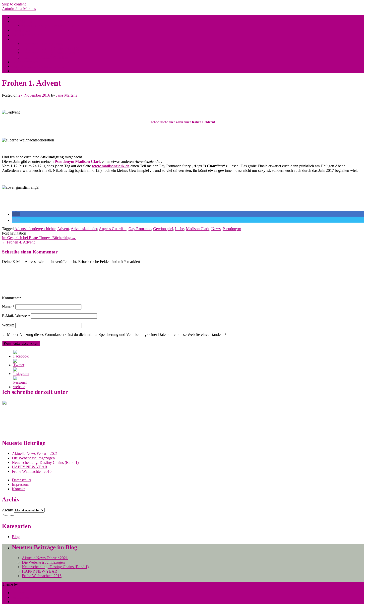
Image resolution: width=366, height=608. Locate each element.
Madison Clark (197, 229)
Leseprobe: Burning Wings (43, 44)
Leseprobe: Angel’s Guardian (45, 57)
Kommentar (11, 298)
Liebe (179, 229)
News (216, 229)
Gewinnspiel (163, 229)
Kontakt (18, 489)
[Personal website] (20, 387)
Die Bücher (21, 30)
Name (8, 306)
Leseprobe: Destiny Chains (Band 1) (50, 53)
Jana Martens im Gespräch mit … (38, 66)
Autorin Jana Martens (19, 8)
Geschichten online (27, 35)
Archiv (7, 510)
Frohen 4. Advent (18, 242)
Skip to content (14, 4)
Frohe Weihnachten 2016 (32, 471)
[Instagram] (21, 373)
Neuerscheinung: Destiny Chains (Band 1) (45, 462)
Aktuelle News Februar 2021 (35, 453)
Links (16, 71)
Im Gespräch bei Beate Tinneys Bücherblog (39, 238)
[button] (16, 214)
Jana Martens (22, 21)
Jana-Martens (66, 95)
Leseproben (21, 39)
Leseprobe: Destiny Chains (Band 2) (50, 48)
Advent (63, 229)
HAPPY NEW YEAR (29, 467)
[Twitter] (18, 365)
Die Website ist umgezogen (33, 458)
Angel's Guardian (112, 229)
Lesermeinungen (25, 62)
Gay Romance (139, 229)
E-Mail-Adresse (16, 316)
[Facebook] (21, 356)
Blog (16, 17)
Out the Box (28, 584)
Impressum (20, 484)
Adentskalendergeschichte (35, 229)
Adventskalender (84, 229)
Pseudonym (232, 229)
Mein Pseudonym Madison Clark (48, 26)
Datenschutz (21, 480)
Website (8, 325)
